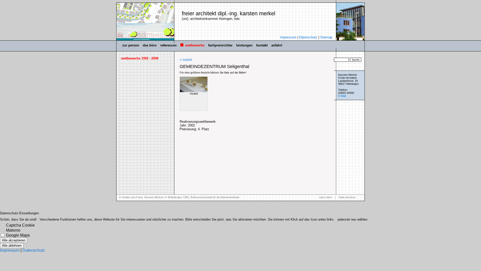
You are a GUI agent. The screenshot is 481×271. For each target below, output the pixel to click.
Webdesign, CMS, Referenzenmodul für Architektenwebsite (203, 197)
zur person (130, 45)
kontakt (262, 45)
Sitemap (326, 37)
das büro (150, 45)
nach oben (325, 197)
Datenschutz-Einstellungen (19, 213)
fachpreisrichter (220, 45)
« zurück (186, 59)
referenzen (168, 45)
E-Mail (342, 95)
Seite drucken (347, 197)
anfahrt (276, 45)
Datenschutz (308, 37)
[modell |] (193, 84)
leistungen (244, 45)
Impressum (288, 37)
